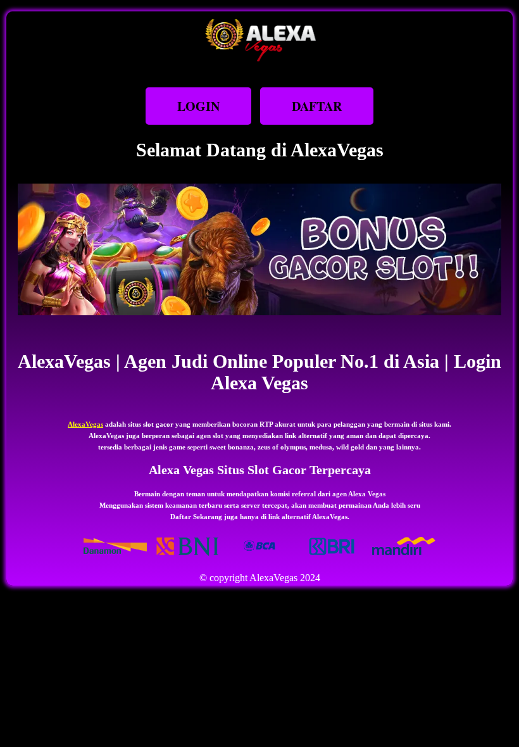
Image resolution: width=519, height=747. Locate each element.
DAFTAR (317, 106)
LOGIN (198, 106)
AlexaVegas (85, 424)
